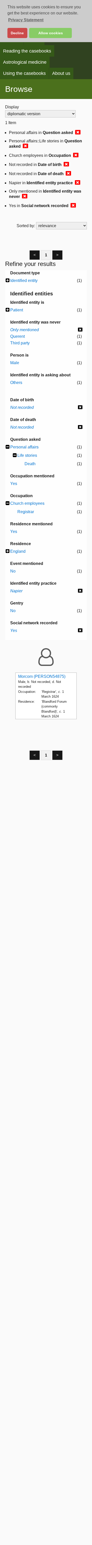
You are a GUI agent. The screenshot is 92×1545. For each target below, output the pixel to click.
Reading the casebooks (27, 51)
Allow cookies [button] (50, 33)
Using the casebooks (24, 73)
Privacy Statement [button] (25, 20)
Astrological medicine (25, 62)
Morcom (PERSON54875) (41, 676)
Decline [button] (17, 33)
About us (61, 73)
